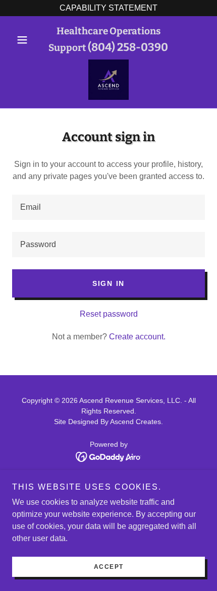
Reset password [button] (109, 314)
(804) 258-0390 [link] (128, 47)
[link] (108, 80)
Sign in (108, 283)
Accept (109, 566)
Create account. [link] (137, 336)
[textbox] (108, 207)
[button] (26, 40)
